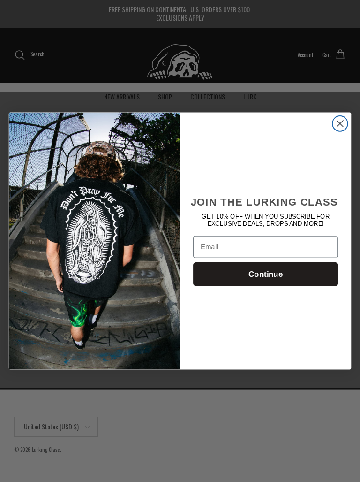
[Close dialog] (340, 123)
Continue (265, 274)
